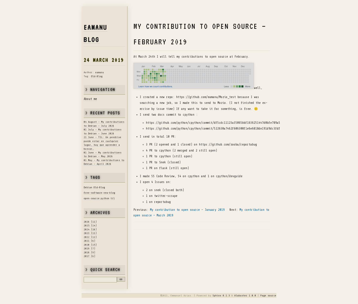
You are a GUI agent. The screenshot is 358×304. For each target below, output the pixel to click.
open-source (92, 198)
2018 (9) (89, 252)
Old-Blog (97, 76)
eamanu (99, 72)
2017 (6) (89, 256)
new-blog (109, 192)
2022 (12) (90, 237)
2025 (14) (90, 225)
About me (90, 99)
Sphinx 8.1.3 (221, 295)
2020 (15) (90, 244)
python (105, 198)
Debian (88, 187)
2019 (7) (89, 248)
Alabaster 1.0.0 (245, 295)
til (112, 198)
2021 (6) (89, 240)
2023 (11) (90, 233)
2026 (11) (90, 221)
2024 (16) (90, 229)
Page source (268, 295)
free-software (93, 192)
